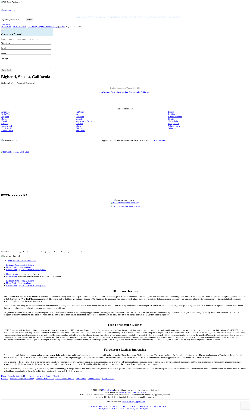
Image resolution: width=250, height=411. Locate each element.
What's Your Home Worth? (168, 17)
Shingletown (173, 123)
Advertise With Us (15, 376)
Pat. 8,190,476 (146, 406)
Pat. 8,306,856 (105, 409)
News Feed (60, 379)
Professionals (93, 17)
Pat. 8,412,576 (118, 409)
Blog (55, 376)
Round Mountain (175, 116)
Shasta (62, 26)
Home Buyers (12, 274)
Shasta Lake (173, 121)
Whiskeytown (174, 126)
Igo (77, 114)
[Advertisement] (79, 173)
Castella (4, 123)
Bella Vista (5, 114)
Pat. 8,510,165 (132, 409)
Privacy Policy (28, 379)
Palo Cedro (80, 130)
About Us (70, 379)
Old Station (80, 128)
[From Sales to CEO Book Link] (15, 152)
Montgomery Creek (84, 121)
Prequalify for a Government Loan (22, 260)
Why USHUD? (108, 379)
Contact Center (94, 379)
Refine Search (5, 24)
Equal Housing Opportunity (133, 402)
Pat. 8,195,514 (160, 406)
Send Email (6, 70)
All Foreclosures (19, 26)
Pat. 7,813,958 (91, 406)
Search (29, 20)
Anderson (5, 112)
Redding (171, 114)
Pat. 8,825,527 (146, 409)
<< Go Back (6, 26)
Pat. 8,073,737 (132, 406)
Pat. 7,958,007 (105, 406)
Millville (79, 119)
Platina (171, 112)
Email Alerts (121, 17)
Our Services (81, 379)
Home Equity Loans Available (18, 267)
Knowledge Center (108, 17)
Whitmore (172, 128)
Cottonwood (6, 126)
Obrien (78, 126)
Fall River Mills (7, 128)
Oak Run (79, 123)
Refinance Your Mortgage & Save (20, 265)
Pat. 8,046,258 (119, 406)
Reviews (153, 17)
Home (3, 376)
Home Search (81, 17)
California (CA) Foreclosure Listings (43, 26)
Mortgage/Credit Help (137, 17)
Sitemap (61, 376)
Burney (4, 119)
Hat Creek (80, 112)
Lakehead (80, 116)
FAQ (148, 17)
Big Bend (5, 116)
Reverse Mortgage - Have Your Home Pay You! (26, 269)
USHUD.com (108, 390)
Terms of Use (15, 379)
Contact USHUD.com (45, 379)
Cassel (4, 121)
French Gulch (7, 130)
